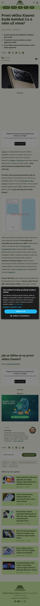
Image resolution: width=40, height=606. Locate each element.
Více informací (18, 304)
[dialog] (20, 303)
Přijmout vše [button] (20, 311)
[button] (20, 307)
